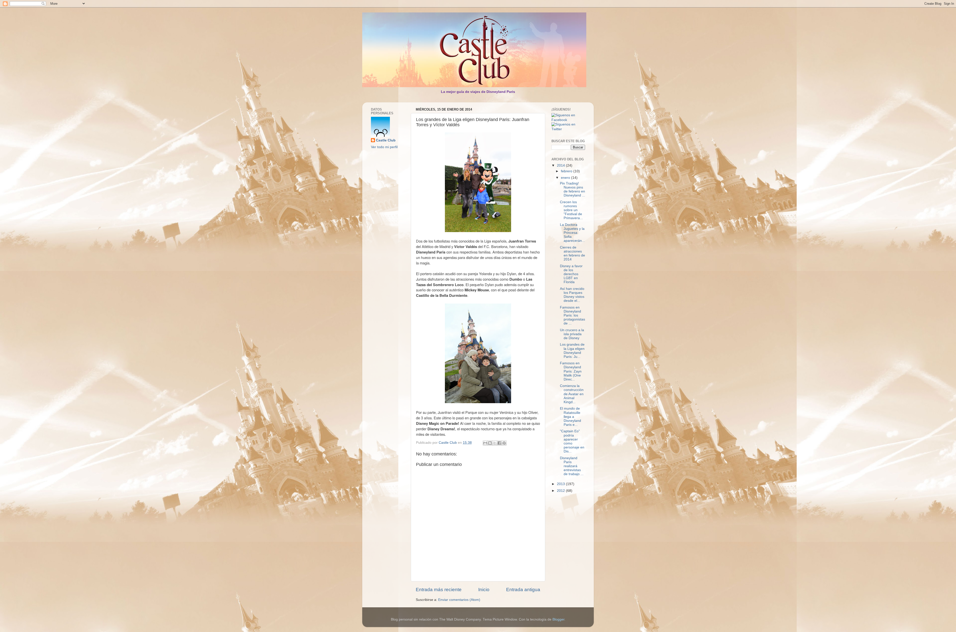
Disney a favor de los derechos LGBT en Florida (571, 274)
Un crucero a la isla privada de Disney (572, 334)
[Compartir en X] (494, 443)
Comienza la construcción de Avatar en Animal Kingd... (572, 394)
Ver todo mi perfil (384, 147)
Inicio (483, 589)
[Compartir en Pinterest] (504, 443)
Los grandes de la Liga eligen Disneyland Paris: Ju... (572, 351)
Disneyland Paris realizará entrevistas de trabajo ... (572, 466)
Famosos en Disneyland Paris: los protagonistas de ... (572, 315)
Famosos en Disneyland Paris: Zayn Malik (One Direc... (571, 371)
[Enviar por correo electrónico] (485, 443)
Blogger (558, 619)
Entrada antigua (523, 589)
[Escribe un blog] (489, 443)
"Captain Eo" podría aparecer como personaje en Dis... (572, 441)
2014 (561, 165)
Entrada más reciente (439, 589)
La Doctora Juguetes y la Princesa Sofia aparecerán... (572, 233)
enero (566, 178)
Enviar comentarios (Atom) (459, 600)
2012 (561, 491)
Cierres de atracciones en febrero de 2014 (572, 253)
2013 (561, 484)
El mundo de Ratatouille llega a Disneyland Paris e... (570, 417)
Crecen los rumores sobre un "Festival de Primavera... (571, 210)
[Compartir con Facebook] (499, 443)
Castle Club (386, 140)
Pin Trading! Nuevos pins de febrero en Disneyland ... (572, 189)
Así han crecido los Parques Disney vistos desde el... (572, 295)
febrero (567, 171)
